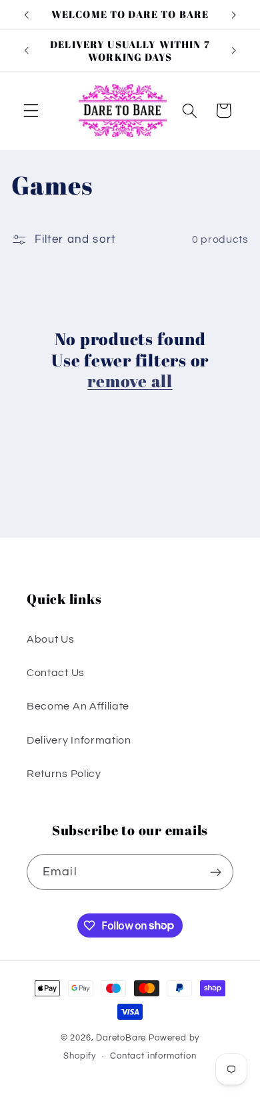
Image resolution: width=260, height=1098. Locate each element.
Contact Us (56, 672)
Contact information (153, 1056)
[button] (31, 111)
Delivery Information (79, 740)
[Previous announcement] (26, 14)
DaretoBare (121, 1038)
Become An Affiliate (78, 706)
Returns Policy (64, 773)
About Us (51, 639)
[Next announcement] (234, 14)
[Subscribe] (216, 872)
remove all (130, 381)
